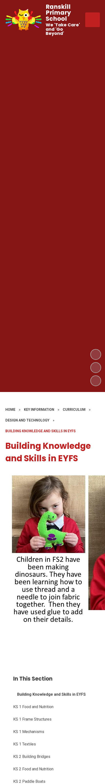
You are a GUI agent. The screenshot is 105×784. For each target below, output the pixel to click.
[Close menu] (92, 19)
